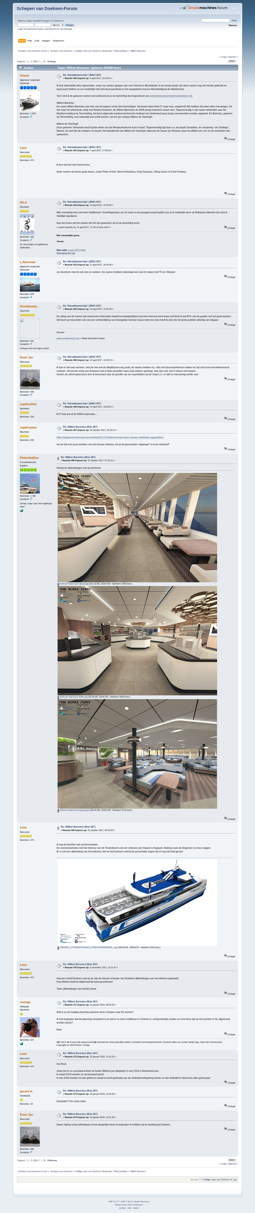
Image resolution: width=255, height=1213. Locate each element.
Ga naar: (195, 1179)
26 (44, 61)
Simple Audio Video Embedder (129, 1205)
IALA (23, 202)
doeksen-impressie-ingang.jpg (74, 810)
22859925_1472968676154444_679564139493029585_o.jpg (88, 947)
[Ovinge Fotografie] (21, 1044)
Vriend (24, 75)
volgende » (232, 57)
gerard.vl (26, 1091)
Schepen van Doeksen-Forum (47, 8)
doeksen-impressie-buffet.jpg (73, 697)
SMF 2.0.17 (114, 1201)
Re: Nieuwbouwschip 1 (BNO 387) (82, 75)
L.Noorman (27, 262)
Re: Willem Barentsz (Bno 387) (80, 426)
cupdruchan (28, 404)
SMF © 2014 (127, 1201)
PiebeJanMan (120, 51)
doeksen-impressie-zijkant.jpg (73, 583)
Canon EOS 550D (76, 250)
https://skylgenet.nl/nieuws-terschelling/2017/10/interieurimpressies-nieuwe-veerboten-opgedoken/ (110, 437)
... (29, 61)
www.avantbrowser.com (68, 338)
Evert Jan (26, 357)
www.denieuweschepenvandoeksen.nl (170, 96)
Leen (23, 147)
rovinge (25, 1002)
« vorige (223, 57)
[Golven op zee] (21, 511)
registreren (58, 21)
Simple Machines (141, 1201)
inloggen (46, 21)
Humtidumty (28, 306)
